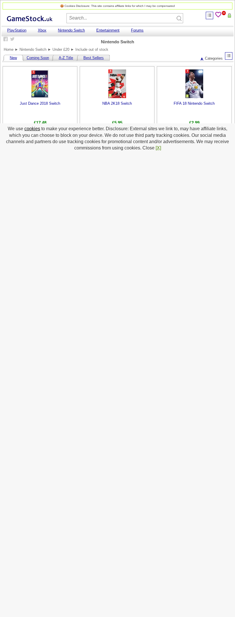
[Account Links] (209, 15)
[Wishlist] (219, 16)
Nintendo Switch (71, 30)
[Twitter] (12, 39)
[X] (158, 147)
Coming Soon (38, 58)
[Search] (179, 18)
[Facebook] (4, 39)
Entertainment (108, 30)
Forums (137, 30)
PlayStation (16, 30)
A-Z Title (66, 58)
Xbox (42, 30)
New (13, 58)
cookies (32, 128)
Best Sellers (93, 58)
